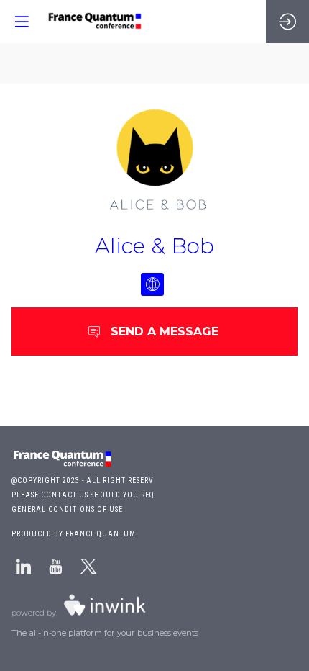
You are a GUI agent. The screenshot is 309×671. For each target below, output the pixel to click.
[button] (21, 21)
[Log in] (287, 21)
